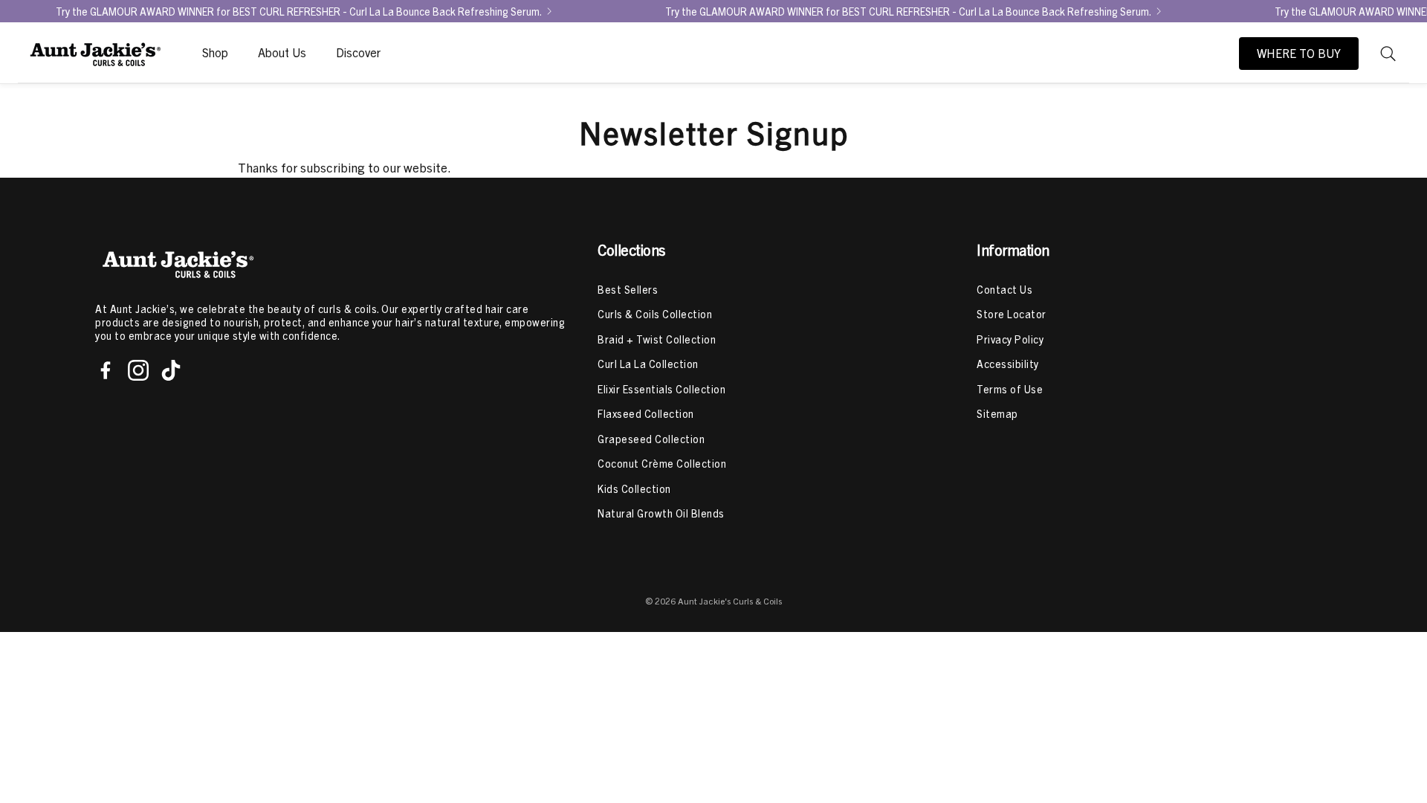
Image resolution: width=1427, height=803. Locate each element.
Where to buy (1299, 53)
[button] (1388, 53)
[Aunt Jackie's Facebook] (105, 370)
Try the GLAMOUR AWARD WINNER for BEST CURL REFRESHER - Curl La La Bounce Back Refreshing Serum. (299, 11)
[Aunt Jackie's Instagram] (138, 370)
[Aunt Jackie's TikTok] (171, 370)
